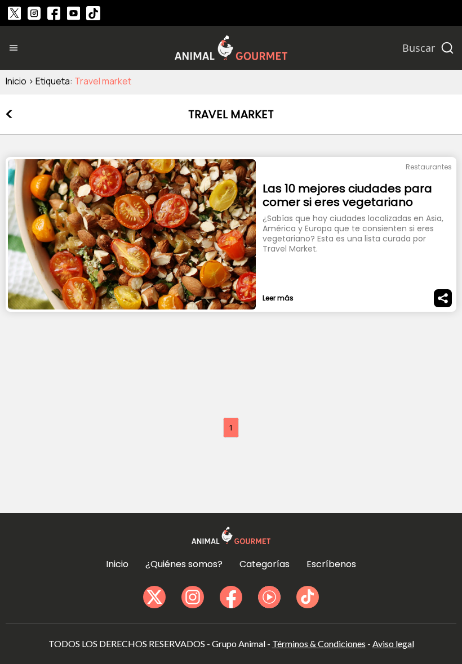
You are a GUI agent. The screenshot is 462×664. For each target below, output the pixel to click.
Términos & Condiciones (319, 643)
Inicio (16, 81)
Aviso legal (393, 643)
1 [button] (231, 427)
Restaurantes (429, 167)
